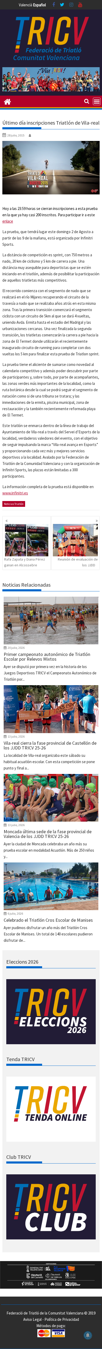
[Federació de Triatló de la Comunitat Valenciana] (7, 101)
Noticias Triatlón (14, 504)
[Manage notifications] (88, 1335)
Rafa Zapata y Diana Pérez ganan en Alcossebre (24, 562)
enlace (7, 221)
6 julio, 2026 (15, 913)
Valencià (25, 4)
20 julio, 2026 (16, 648)
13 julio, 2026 (16, 736)
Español (39, 4)
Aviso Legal (32, 1319)
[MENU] (97, 101)
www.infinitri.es (15, 493)
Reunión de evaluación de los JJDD (78, 562)
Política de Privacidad (61, 1319)
